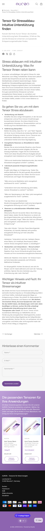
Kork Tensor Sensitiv (32, 441)
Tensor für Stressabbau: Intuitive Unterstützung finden (17, 12)
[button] (3, 4)
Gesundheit (14, 10)
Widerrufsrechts (7, 493)
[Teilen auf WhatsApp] (10, 54)
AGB (3, 491)
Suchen (4, 486)
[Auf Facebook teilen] (3, 54)
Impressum (6, 489)
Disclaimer (5, 495)
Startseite (6, 10)
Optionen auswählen (11, 459)
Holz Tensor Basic (10, 441)
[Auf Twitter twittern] (7, 54)
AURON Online (19, 527)
